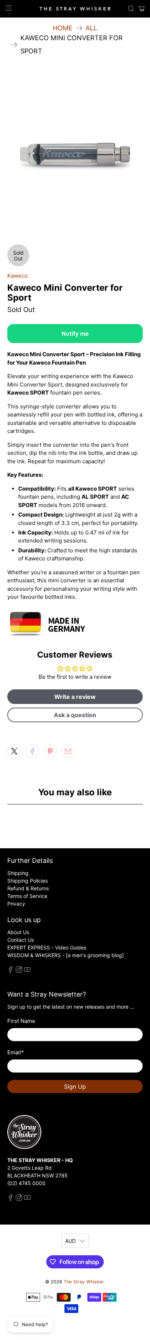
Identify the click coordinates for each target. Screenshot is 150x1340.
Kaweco (17, 275)
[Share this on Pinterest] (50, 751)
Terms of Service (27, 896)
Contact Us (20, 940)
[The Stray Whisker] (75, 8)
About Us (18, 932)
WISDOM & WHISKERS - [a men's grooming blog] (65, 955)
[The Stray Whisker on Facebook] (10, 971)
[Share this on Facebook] (32, 751)
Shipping (17, 873)
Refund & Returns (28, 888)
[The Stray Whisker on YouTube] (27, 971)
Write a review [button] (75, 696)
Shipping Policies (27, 881)
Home (62, 28)
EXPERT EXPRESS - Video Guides (46, 947)
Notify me (75, 333)
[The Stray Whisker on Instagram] (19, 971)
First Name (21, 1020)
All (91, 28)
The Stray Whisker (83, 1281)
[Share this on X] (14, 751)
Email (15, 1052)
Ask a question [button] (75, 715)
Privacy (16, 904)
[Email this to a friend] (68, 751)
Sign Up (75, 1086)
